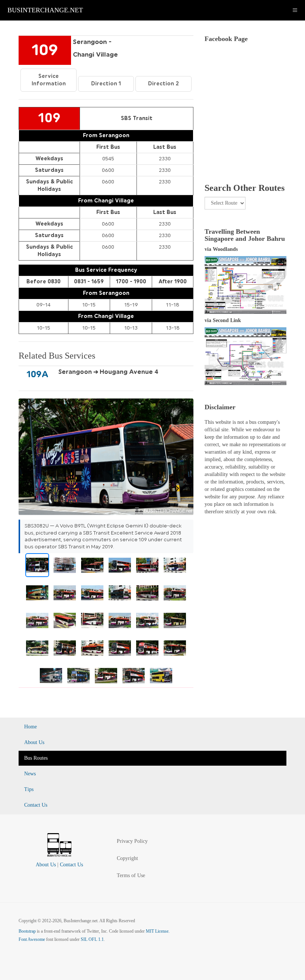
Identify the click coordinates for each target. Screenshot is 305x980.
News (30, 773)
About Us (34, 742)
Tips (28, 789)
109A (37, 374)
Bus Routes (36, 758)
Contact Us (35, 805)
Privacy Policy (132, 841)
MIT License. (158, 931)
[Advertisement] (245, 123)
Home (30, 727)
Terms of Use (131, 875)
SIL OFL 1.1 (92, 939)
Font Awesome (32, 939)
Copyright (127, 858)
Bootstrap (27, 931)
